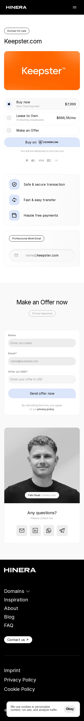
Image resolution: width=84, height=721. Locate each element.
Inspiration (16, 600)
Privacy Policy (20, 680)
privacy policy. (45, 409)
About (11, 608)
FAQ (8, 625)
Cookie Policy (19, 689)
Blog (9, 617)
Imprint (12, 670)
